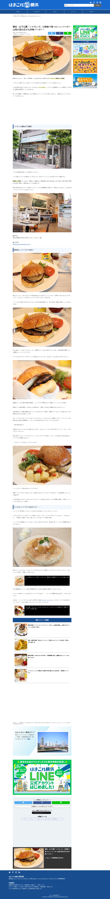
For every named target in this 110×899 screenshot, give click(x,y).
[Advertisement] (55, 21)
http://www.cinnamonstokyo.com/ (21, 244)
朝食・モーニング (58, 818)
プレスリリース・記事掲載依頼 (57, 878)
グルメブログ (28, 818)
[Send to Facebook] (59, 33)
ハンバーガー (35, 818)
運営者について (13, 878)
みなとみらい (42, 818)
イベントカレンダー (43, 878)
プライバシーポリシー (23, 878)
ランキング (36, 11)
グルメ (55, 11)
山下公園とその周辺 (50, 818)
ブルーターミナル (46, 600)
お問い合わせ (33, 878)
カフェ (23, 818)
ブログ (18, 11)
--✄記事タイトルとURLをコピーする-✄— (22, 34)
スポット (92, 11)
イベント (73, 11)
